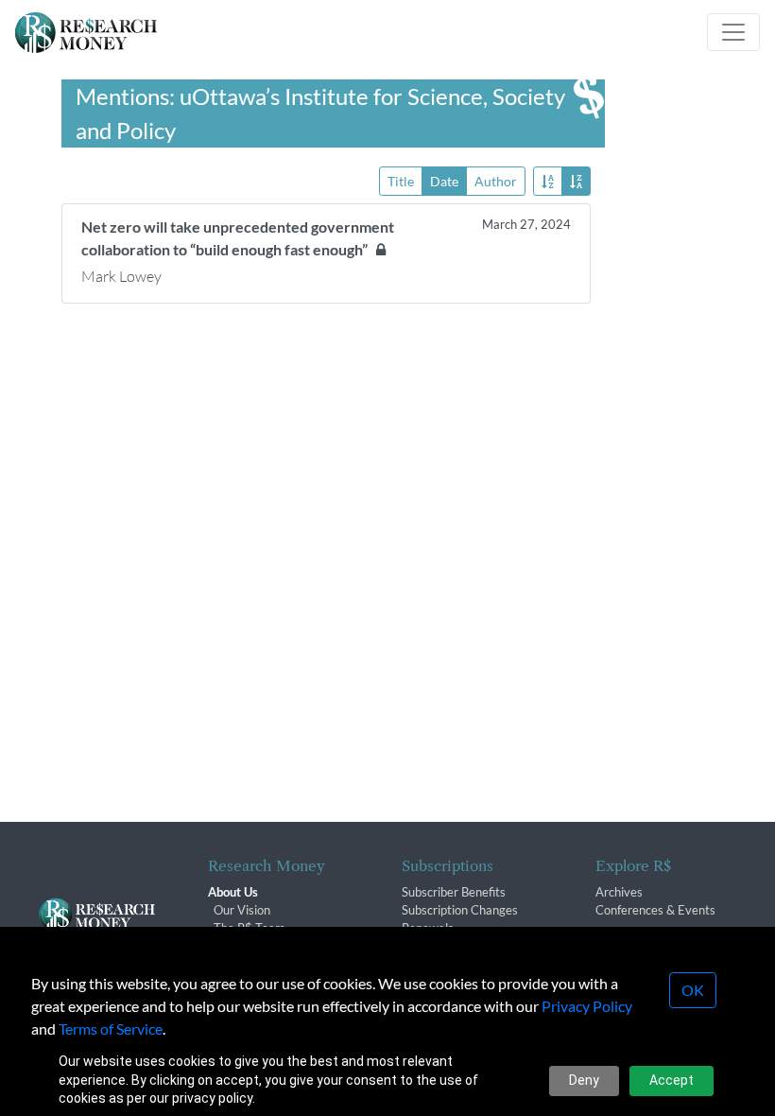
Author (495, 181)
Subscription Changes (460, 909)
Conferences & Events (655, 909)
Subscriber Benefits (454, 891)
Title (401, 181)
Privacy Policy (587, 1006)
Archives (619, 891)
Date (444, 181)
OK (692, 990)
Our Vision (242, 909)
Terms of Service (111, 1029)
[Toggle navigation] (733, 32)
